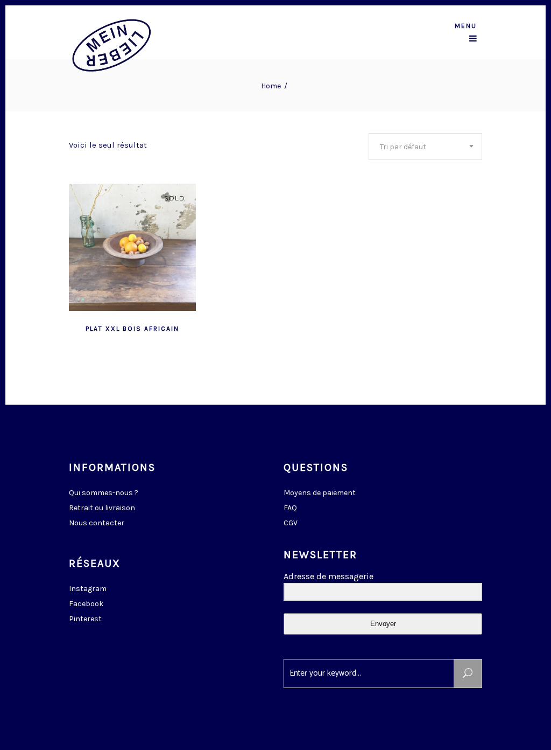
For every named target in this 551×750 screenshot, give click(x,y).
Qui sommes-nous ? (103, 492)
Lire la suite (106, 327)
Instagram (88, 588)
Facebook (86, 603)
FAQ (290, 507)
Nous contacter (96, 522)
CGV (291, 522)
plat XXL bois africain (132, 328)
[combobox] (425, 146)
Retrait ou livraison (102, 507)
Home (271, 86)
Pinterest (85, 618)
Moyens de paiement (320, 492)
